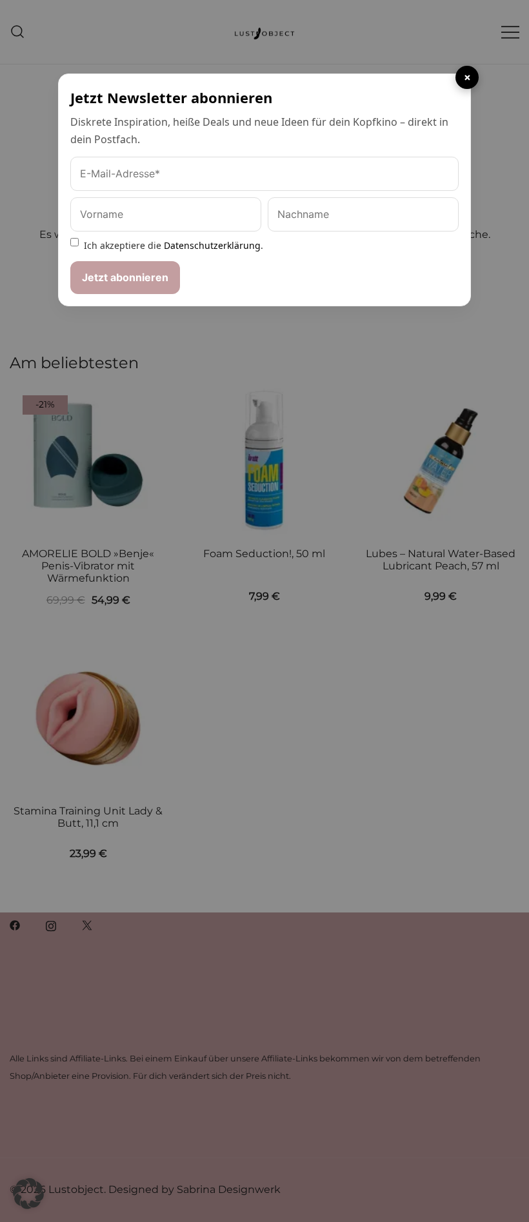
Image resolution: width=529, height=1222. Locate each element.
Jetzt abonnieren (125, 277)
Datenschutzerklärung (212, 245)
